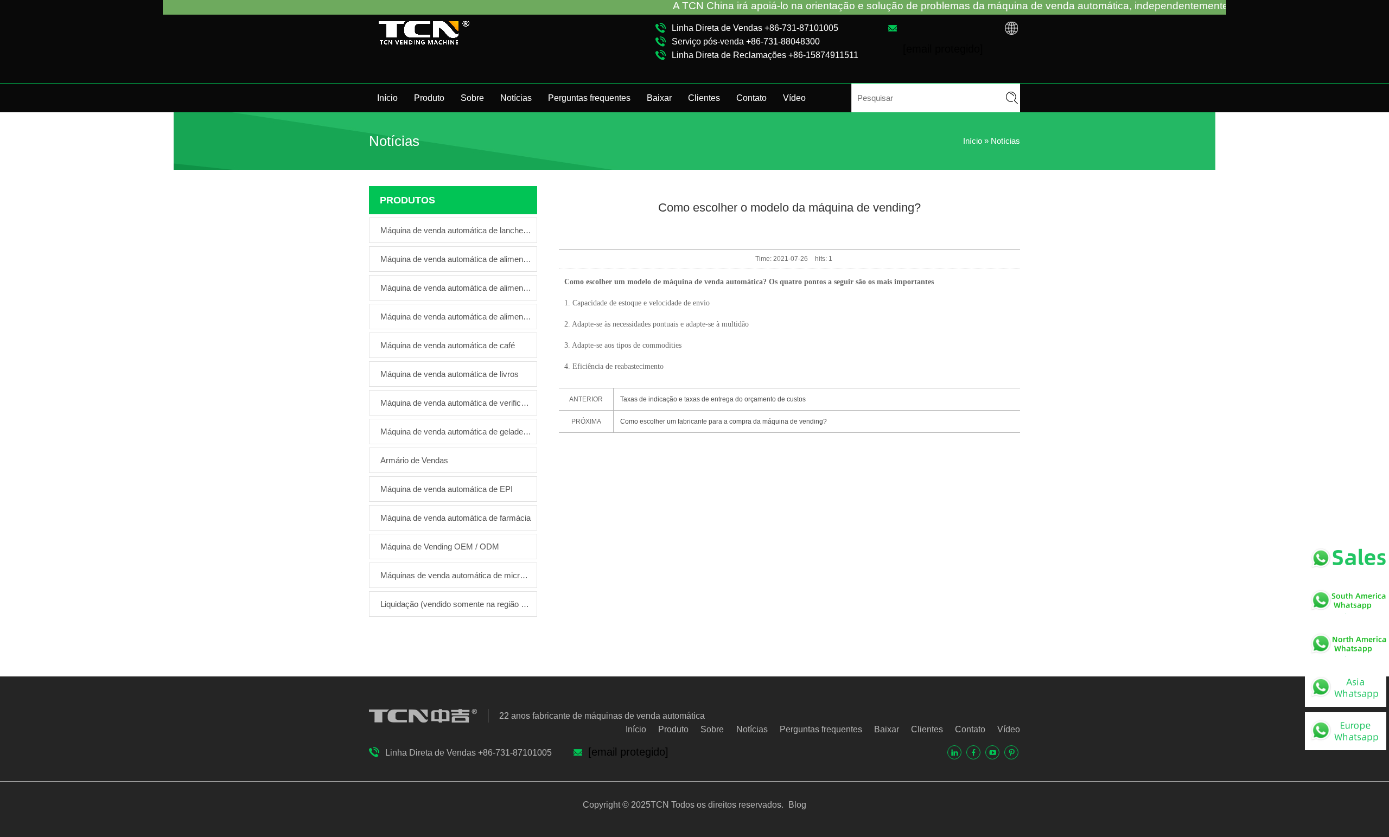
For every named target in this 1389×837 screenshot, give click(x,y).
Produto (429, 98)
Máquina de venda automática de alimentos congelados (455, 287)
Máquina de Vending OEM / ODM (439, 546)
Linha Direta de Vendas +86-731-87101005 (755, 28)
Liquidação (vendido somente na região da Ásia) (455, 604)
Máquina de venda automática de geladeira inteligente (455, 431)
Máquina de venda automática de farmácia (455, 517)
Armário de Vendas (414, 460)
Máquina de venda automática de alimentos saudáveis (455, 259)
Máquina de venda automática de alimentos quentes (455, 316)
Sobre (472, 98)
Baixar (659, 98)
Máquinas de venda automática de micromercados (455, 575)
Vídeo (794, 98)
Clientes (704, 98)
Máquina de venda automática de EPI (446, 489)
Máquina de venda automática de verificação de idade (455, 402)
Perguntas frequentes (589, 98)
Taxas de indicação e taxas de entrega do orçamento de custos (713, 399)
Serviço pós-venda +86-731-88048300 (746, 41)
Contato (751, 98)
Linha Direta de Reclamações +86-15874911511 (765, 55)
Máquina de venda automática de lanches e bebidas (455, 230)
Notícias (516, 98)
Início (387, 98)
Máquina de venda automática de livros (449, 374)
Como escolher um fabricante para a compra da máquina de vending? (723, 421)
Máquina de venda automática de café (447, 345)
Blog (796, 804)
